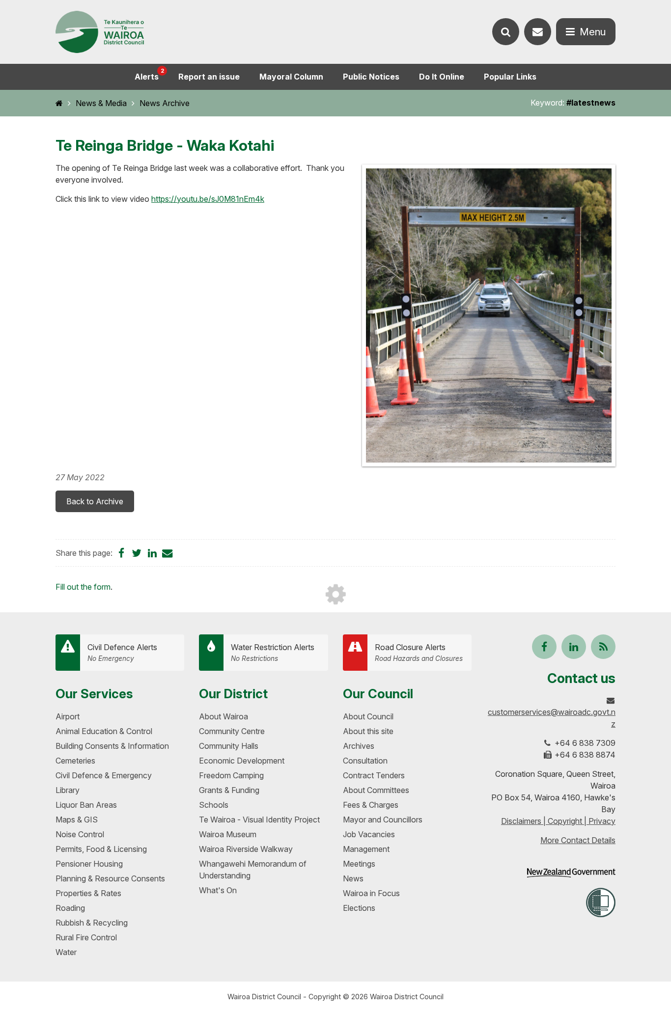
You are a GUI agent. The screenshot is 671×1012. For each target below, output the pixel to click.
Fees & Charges (370, 805)
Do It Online (441, 77)
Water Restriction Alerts (272, 652)
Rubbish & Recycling (92, 923)
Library (68, 790)
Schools (213, 805)
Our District (233, 693)
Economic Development (241, 761)
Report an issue (209, 77)
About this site (368, 731)
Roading (70, 908)
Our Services (94, 693)
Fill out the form (83, 587)
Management (366, 849)
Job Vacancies (369, 834)
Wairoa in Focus (371, 893)
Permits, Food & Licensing (101, 849)
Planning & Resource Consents (110, 878)
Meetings (359, 864)
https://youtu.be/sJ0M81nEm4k (207, 199)
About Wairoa (223, 716)
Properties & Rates (88, 893)
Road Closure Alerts (419, 652)
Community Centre (232, 731)
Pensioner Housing (89, 864)
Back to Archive (94, 501)
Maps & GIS (77, 819)
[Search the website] (505, 31)
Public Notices (371, 77)
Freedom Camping (231, 775)
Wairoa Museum (227, 834)
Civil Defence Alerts (122, 652)
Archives (358, 746)
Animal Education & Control (104, 731)
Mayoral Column (291, 77)
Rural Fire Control (86, 937)
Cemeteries (75, 761)
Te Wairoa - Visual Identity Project (259, 819)
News (353, 878)
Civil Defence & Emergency (104, 775)
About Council (368, 716)
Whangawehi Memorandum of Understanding (253, 869)
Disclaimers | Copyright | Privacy (558, 821)
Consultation (365, 761)
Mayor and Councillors (382, 819)
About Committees (376, 790)
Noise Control (80, 834)
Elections (359, 908)
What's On (218, 890)
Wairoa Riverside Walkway (246, 849)
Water (66, 952)
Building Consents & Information (112, 746)
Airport (68, 716)
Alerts (149, 74)
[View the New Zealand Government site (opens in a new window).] (571, 872)
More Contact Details (577, 840)
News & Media (101, 103)
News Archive (165, 103)
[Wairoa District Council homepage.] (100, 32)
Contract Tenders (374, 775)
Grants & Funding (229, 790)
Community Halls (228, 746)
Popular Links (510, 77)
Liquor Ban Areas (86, 805)
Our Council (378, 693)
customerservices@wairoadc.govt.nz (551, 718)
